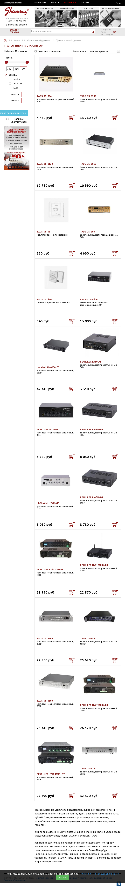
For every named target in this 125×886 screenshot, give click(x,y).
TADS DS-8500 (45, 700)
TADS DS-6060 (88, 164)
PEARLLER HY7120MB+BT (94, 565)
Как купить (86, 2)
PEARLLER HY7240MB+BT (51, 774)
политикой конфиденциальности (100, 873)
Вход (118, 3)
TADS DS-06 (43, 231)
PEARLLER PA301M (90, 361)
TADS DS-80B (87, 231)
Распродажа (70, 2)
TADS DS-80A (44, 96)
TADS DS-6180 (88, 96)
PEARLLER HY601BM (48, 503)
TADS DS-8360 (45, 638)
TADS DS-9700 (88, 768)
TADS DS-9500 (88, 638)
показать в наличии (49, 51)
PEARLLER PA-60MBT (91, 497)
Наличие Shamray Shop (19, 120)
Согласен (62, 877)
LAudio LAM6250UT (48, 367)
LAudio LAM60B (89, 299)
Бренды (13, 75)
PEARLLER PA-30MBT (91, 429)
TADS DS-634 (44, 299)
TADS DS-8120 (45, 164)
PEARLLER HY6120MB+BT (51, 569)
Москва (18, 3)
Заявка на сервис (17, 24)
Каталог (5, 40)
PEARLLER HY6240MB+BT (94, 705)
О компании (40, 2)
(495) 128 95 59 (17, 21)
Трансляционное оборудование (68, 40)
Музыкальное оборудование (38, 40)
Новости (55, 2)
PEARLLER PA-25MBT (48, 429)
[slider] (6, 62)
